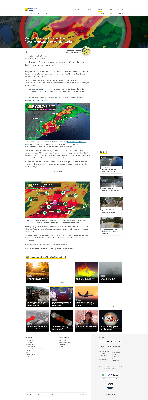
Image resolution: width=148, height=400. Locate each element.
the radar (44, 89)
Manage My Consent (31, 350)
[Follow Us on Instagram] (104, 342)
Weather (34, 14)
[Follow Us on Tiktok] (112, 342)
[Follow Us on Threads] (116, 342)
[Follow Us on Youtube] (108, 342)
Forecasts (41, 14)
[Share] (26, 52)
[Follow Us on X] (120, 342)
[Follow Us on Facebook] (100, 342)
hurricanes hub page (40, 100)
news (29, 14)
